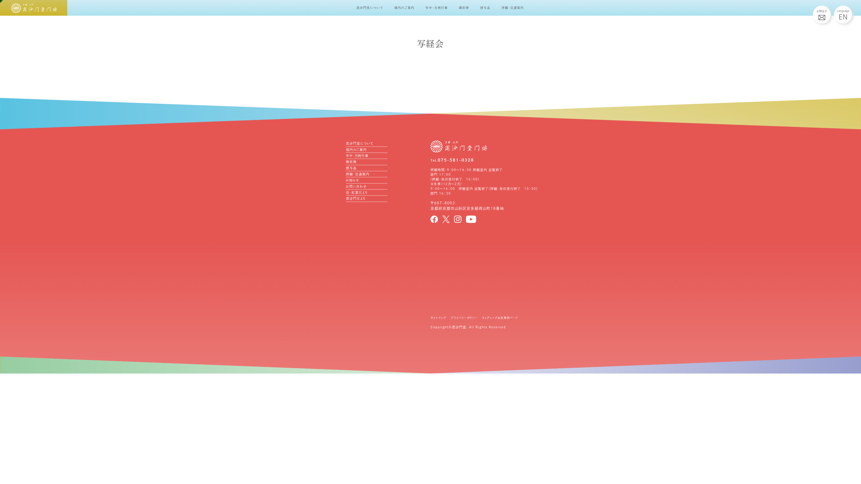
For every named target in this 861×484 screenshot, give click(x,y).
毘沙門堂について (370, 7)
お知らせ (352, 180)
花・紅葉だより (357, 192)
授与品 (485, 7)
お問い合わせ (356, 186)
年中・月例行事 (437, 7)
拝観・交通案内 (513, 7)
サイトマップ (438, 317)
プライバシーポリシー (464, 317)
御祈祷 (464, 7)
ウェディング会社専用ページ (500, 317)
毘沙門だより (356, 198)
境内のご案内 (404, 7)
